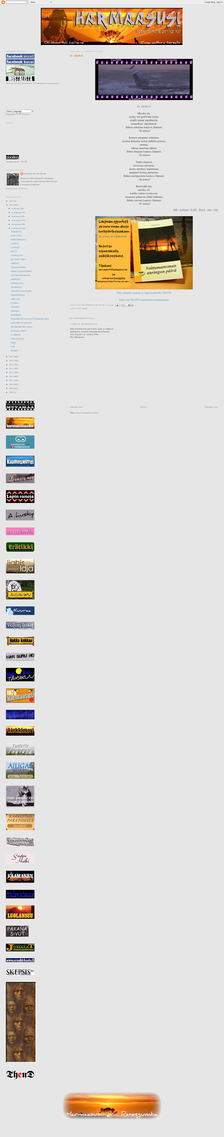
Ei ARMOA (15, 334)
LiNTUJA (15, 243)
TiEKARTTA (16, 231)
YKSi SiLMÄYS (17, 338)
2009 (11, 388)
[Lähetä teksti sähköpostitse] (116, 305)
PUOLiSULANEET (19, 330)
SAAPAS (14, 350)
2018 (11, 205)
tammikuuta (17, 228)
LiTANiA (14, 303)
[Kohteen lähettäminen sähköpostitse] (120, 305)
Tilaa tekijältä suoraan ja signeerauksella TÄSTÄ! (144, 292)
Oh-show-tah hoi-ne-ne (112, 10)
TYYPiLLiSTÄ (17, 255)
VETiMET (15, 307)
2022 (11, 201)
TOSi (13, 346)
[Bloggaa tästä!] (123, 305)
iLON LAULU (16, 235)
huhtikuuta (16, 216)
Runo (84, 308)
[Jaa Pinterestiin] (132, 305)
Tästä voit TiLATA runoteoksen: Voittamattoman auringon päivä (32, 83)
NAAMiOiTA (16, 287)
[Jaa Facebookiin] (129, 305)
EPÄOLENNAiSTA (18, 239)
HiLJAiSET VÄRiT (18, 259)
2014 (11, 368)
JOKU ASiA (16, 299)
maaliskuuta (17, 220)
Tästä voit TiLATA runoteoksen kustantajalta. (144, 299)
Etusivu (143, 406)
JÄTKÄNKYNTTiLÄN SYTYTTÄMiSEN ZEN (30, 318)
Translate (26, 114)
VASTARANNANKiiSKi (21, 275)
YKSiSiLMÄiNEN (18, 267)
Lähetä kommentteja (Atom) (87, 412)
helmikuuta (16, 224)
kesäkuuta (16, 208)
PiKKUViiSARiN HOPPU (21, 271)
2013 (11, 372)
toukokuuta (17, 212)
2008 (11, 392)
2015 (11, 364)
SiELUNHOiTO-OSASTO (21, 322)
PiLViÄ (14, 251)
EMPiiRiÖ (15, 311)
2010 (11, 384)
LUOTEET (15, 247)
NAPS (13, 342)
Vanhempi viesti (211, 406)
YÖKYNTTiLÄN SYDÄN (21, 291)
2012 (11, 376)
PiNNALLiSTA (17, 283)
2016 (11, 360)
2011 (11, 380)
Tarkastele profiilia (16, 188)
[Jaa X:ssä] (126, 305)
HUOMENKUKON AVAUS (21, 326)
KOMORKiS (16, 315)
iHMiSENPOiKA (18, 295)
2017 (11, 356)
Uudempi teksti (76, 406)
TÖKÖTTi (15, 263)
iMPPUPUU (16, 279)
